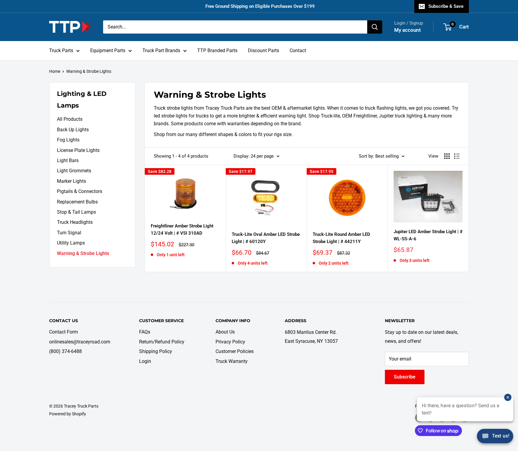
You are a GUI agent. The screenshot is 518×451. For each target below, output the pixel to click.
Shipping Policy (155, 351)
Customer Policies (235, 351)
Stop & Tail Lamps (76, 212)
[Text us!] (495, 438)
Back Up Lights (73, 129)
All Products (69, 119)
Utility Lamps (71, 243)
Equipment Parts (107, 50)
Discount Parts (263, 50)
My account (407, 30)
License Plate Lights (78, 150)
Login (145, 361)
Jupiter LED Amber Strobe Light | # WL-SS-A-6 (428, 235)
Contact (298, 50)
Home (54, 71)
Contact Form (63, 332)
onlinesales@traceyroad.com (79, 342)
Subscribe (404, 377)
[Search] (374, 27)
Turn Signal (69, 233)
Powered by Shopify (67, 413)
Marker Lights (71, 181)
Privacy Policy (230, 342)
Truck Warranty (232, 361)
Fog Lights (68, 140)
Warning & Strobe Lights (88, 71)
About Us (225, 332)
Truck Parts (61, 50)
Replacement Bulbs (77, 202)
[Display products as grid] (447, 156)
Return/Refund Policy (161, 342)
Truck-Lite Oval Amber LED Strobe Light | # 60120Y (266, 238)
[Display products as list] (457, 156)
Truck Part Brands (161, 50)
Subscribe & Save (445, 6)
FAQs (144, 332)
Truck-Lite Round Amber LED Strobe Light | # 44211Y (341, 238)
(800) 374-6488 (65, 351)
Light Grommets (74, 171)
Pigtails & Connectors (79, 191)
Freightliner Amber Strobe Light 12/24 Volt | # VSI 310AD (182, 229)
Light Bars (68, 160)
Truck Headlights (75, 222)
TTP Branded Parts (217, 50)
